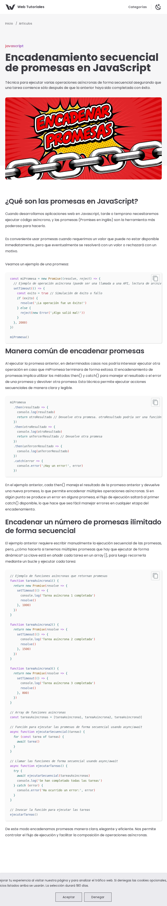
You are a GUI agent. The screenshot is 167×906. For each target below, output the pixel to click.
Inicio (9, 23)
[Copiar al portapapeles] (155, 278)
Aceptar (69, 897)
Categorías (137, 7)
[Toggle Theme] (158, 6)
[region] (83, 308)
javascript (14, 45)
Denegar (97, 897)
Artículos (25, 23)
